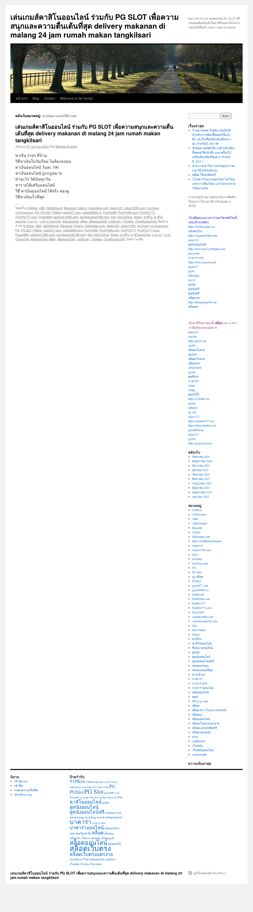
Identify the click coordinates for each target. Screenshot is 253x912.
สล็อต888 (194, 363)
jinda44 (192, 354)
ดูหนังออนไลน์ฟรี (203, 661)
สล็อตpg (197, 714)
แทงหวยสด (199, 754)
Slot (113, 217)
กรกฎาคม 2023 (201, 483)
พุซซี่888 (193, 376)
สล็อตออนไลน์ (98, 221)
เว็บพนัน (128, 221)
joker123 (193, 240)
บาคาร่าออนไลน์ (50, 221)
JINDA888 (194, 368)
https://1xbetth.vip (198, 399)
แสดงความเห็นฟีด (26, 790)
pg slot (192, 412)
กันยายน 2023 (201, 474)
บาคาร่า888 (199, 683)
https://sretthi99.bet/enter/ (207, 541)
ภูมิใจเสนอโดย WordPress (209, 873)
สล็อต (83, 221)
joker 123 (193, 416)
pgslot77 (193, 267)
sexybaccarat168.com (94, 217)
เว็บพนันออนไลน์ (145, 221)
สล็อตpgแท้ (107, 838)
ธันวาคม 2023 (201, 465)
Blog (36, 98)
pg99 (191, 271)
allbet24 (192, 408)
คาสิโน (148, 217)
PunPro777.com (26, 217)
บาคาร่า (32, 221)
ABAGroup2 (54, 208)
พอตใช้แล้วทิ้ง (83, 833)
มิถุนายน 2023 (201, 488)
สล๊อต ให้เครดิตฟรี (204, 175)
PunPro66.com (128, 212)
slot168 (192, 336)
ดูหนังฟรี (193, 289)
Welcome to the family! (76, 98)
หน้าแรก (22, 98)
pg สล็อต (197, 577)
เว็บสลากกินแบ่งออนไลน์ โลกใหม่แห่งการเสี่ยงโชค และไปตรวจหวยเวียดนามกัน (214, 183)
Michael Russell (66, 146)
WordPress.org (23, 794)
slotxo (191, 385)
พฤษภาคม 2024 (202, 461)
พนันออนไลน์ (70, 221)
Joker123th (128, 226)
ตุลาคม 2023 (200, 470)
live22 (191, 280)
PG (37, 212)
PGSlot (57, 212)
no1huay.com (24, 212)
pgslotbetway (196, 430)
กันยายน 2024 (201, 456)
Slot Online (124, 217)
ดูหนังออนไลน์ (197, 244)
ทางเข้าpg (198, 674)
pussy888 (194, 253)
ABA (42, 208)
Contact (49, 98)
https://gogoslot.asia (199, 443)
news (195, 554)
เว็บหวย (84, 864)
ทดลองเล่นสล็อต (202, 670)
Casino (82, 208)
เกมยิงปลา (115, 221)
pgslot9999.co (92, 212)
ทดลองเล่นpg (200, 665)
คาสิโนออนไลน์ (140, 234)
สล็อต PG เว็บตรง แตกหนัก (209, 710)
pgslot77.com (72, 212)
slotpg (191, 390)
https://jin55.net (197, 341)
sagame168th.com (65, 217)
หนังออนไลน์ (97, 859)
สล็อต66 (193, 307)
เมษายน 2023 (200, 496)
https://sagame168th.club (202, 235)
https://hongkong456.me (202, 302)
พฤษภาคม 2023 (202, 492)
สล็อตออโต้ (114, 844)
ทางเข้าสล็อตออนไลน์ (109, 817)
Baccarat (70, 208)
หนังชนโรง (195, 231)
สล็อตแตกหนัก (201, 732)
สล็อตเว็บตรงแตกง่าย (206, 723)
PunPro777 (147, 212)
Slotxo (138, 217)
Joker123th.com (135, 208)
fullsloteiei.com (98, 208)
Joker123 (116, 208)
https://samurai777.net (201, 421)
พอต (195, 697)
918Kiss (32, 208)
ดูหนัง (192, 284)
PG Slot (46, 212)
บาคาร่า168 (195, 258)
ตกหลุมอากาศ (113, 812)
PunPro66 (110, 212)
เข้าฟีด (18, 786)
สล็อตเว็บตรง (196, 350)
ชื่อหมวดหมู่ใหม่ (202, 648)
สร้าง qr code (200, 701)
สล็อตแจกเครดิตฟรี (204, 728)
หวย (195, 737)
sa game (84, 797)
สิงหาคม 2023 (201, 479)
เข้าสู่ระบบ (21, 781)
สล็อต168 (194, 298)
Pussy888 (45, 217)
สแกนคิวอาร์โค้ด (79, 859)
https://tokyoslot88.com (202, 425)
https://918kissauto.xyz (201, 226)
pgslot (191, 372)
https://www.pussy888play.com (206, 249)
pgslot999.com (73, 230)
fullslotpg (193, 275)
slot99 (191, 345)
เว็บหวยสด (95, 864)
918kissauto (199, 514)
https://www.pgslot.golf (202, 262)
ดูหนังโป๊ (193, 394)
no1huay (153, 208)
